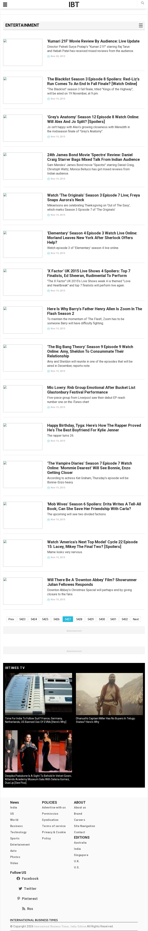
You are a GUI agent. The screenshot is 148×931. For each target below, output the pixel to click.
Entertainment (20, 844)
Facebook (29, 878)
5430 (102, 619)
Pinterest (29, 899)
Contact (79, 832)
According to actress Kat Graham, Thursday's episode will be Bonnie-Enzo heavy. (88, 480)
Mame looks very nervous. (65, 552)
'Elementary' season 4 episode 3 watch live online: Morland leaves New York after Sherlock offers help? (92, 238)
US (12, 813)
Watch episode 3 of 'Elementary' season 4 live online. (83, 248)
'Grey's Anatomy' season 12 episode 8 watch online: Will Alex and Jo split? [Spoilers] (93, 119)
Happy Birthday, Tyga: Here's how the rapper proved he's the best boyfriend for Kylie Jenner (94, 427)
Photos (15, 857)
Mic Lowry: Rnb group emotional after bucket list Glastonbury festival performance (91, 389)
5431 (113, 619)
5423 (22, 619)
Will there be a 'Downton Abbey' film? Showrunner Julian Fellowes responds (92, 582)
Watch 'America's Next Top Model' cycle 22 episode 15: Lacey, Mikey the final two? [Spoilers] (92, 544)
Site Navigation (84, 826)
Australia (80, 842)
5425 (45, 619)
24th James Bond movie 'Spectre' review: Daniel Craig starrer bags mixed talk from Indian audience (93, 157)
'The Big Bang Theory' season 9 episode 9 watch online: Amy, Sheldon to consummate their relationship (90, 351)
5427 (68, 619)
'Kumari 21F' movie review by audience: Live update (93, 41)
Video (14, 863)
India (13, 807)
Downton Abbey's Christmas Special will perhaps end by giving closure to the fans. (89, 592)
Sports (15, 838)
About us (80, 807)
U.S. (77, 867)
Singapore (81, 855)
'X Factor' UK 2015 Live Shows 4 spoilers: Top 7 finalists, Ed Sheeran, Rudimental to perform (88, 273)
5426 (56, 619)
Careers (79, 819)
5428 (79, 619)
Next (136, 619)
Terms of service (54, 826)
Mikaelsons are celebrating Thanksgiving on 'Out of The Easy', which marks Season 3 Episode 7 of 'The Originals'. (88, 207)
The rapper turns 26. (60, 435)
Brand (78, 813)
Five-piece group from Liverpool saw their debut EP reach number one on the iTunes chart (86, 400)
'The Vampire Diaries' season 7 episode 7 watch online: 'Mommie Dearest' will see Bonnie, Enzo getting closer (89, 468)
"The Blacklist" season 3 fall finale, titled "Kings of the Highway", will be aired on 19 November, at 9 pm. (90, 91)
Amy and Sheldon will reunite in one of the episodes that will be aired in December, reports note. (90, 364)
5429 (90, 619)
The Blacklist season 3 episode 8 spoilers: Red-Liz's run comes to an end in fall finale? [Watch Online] (93, 81)
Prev (11, 619)
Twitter (29, 889)
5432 (125, 619)
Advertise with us (54, 807)
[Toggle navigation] (5, 4)
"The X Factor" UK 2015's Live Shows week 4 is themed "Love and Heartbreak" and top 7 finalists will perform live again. (88, 283)
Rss (29, 909)
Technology (18, 832)
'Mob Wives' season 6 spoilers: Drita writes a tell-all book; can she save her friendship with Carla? (94, 506)
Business (16, 826)
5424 (34, 619)
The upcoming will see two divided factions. (76, 514)
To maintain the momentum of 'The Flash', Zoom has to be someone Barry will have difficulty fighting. (85, 321)
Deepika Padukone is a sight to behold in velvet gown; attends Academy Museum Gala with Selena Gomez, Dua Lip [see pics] (38, 779)
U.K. (77, 861)
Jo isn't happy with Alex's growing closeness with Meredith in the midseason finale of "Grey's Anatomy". (88, 129)
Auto (13, 850)
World (14, 819)
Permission (50, 813)
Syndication (50, 819)
